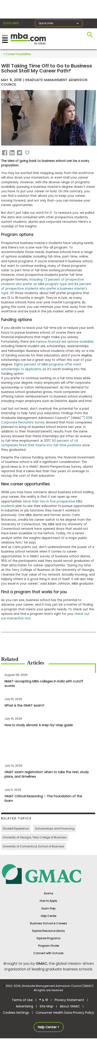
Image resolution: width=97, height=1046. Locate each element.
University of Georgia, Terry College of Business (35, 837)
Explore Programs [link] (48, 938)
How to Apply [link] (48, 901)
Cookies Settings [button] (16, 1012)
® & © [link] (43, 1000)
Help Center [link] (48, 916)
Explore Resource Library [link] (48, 931)
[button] (5, 152)
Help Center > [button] (48, 1027)
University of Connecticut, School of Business (33, 846)
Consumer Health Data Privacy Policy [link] (65, 1012)
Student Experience (16, 828)
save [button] (27, 153)
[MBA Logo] (28, 38)
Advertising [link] (24, 1006)
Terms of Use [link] (22, 1000)
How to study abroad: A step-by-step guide (39, 725)
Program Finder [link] (48, 946)
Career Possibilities (18, 54)
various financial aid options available (64, 341)
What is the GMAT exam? (24, 705)
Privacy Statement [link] (69, 1000)
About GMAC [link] (70, 1006)
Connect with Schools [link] (48, 953)
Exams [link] (48, 893)
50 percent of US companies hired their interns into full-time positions (41, 443)
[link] (48, 874)
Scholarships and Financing (54, 828)
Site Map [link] (46, 1006)
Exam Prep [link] (48, 908)
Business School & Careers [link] (48, 923)
